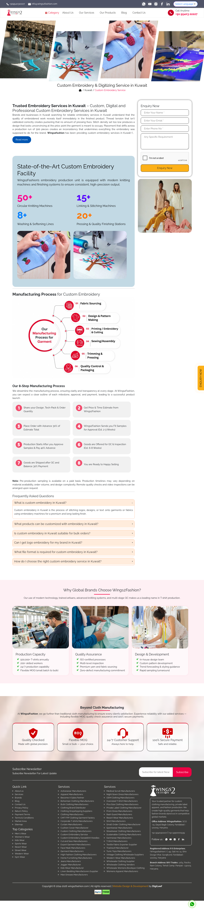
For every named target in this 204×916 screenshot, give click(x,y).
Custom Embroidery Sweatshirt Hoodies (80, 838)
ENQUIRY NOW (200, 379)
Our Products (108, 12)
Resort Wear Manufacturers (119, 818)
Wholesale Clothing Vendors (120, 864)
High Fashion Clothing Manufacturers (78, 854)
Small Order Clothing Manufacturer (123, 824)
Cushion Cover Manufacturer (74, 828)
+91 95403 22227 (186, 14)
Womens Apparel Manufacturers (122, 871)
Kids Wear (20, 840)
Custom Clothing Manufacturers (76, 831)
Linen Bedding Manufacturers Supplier (79, 871)
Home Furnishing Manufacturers (76, 858)
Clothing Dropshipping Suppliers (76, 811)
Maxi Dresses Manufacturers (74, 874)
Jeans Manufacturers (71, 861)
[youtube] (150, 4)
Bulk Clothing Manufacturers (74, 804)
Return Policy (21, 811)
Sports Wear (21, 843)
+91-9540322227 (159, 833)
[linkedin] (168, 4)
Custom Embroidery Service (74, 834)
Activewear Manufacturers (73, 791)
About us (19, 791)
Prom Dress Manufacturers (119, 811)
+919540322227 (17, 4)
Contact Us (139, 12)
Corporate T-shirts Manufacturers (76, 821)
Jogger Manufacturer (71, 864)
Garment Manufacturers (72, 851)
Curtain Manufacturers (71, 824)
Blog (124, 12)
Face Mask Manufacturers (73, 848)
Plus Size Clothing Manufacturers (122, 804)
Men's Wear (20, 833)
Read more (22, 139)
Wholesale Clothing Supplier (120, 861)
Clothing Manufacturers (72, 814)
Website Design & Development (130, 886)
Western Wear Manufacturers (120, 858)
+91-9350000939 (177, 833)
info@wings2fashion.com (44, 4)
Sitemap (19, 824)
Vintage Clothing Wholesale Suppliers (125, 854)
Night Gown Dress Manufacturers (122, 794)
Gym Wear (20, 857)
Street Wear (20, 850)
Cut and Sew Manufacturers (74, 841)
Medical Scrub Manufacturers (120, 791)
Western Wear (22, 853)
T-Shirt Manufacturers (116, 841)
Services (19, 794)
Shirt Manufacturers (115, 821)
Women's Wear (22, 837)
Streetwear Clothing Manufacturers (123, 831)
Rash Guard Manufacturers (119, 814)
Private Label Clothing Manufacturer (124, 808)
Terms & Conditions (24, 818)
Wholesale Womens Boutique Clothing (125, 868)
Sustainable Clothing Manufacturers (123, 834)
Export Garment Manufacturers (75, 844)
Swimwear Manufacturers (118, 838)
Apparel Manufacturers (72, 794)
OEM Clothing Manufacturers (120, 797)
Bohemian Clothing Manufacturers (77, 801)
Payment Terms (22, 814)
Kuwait (88, 90)
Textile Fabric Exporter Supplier (121, 844)
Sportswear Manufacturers (119, 828)
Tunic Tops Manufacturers (118, 851)
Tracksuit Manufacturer (117, 848)
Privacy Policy (21, 808)
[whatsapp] (144, 4)
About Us (67, 12)
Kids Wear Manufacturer (72, 868)
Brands (18, 797)
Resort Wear (21, 847)
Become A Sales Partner (72, 797)
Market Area (21, 821)
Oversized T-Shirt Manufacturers (122, 801)
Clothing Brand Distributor (73, 808)
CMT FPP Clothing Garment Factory (78, 818)
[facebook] (162, 4)
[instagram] (156, 4)
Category (53, 12)
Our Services (86, 12)
